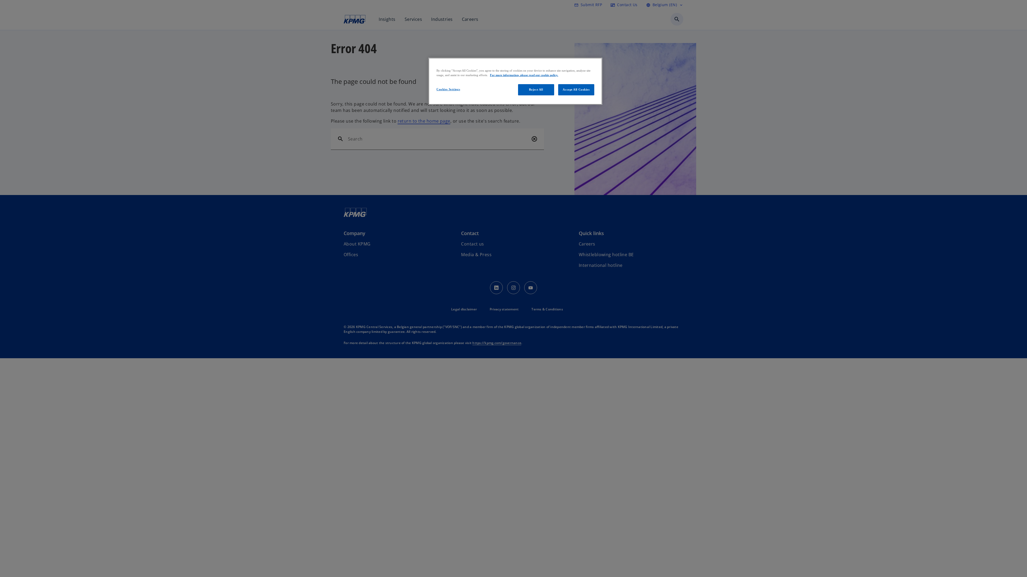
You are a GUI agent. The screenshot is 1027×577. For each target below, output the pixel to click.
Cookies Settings (448, 89)
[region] (515, 81)
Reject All (536, 89)
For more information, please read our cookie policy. (524, 75)
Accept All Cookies (576, 89)
